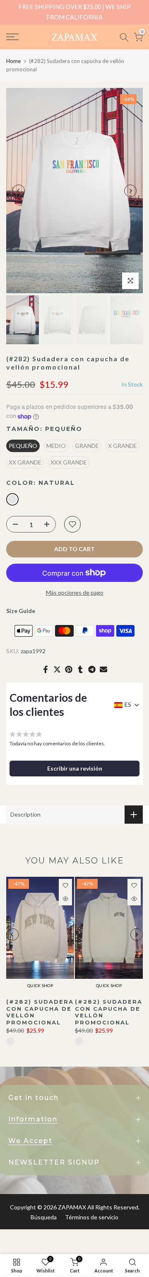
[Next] (130, 191)
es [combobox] (128, 704)
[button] (74, 768)
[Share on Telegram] (92, 669)
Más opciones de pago (74, 592)
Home (13, 61)
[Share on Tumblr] (80, 669)
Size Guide (20, 610)
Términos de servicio (91, 1217)
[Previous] (18, 191)
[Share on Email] (103, 669)
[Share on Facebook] (45, 669)
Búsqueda (44, 1217)
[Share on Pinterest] (68, 669)
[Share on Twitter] (57, 669)
